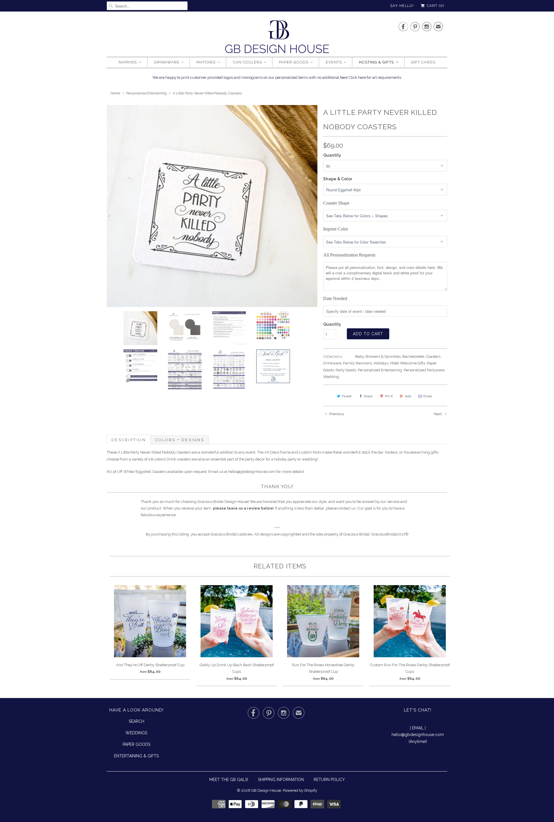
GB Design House (266, 790)
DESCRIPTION (128, 440)
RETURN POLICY (329, 779)
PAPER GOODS (136, 744)
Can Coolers (247, 62)
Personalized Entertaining (380, 370)
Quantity (332, 155)
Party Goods (346, 370)
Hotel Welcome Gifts (407, 363)
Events (334, 62)
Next (438, 414)
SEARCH (136, 721)
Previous (336, 414)
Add (408, 396)
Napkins (128, 62)
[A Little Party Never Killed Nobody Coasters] (212, 206)
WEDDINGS (136, 733)
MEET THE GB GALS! (228, 779)
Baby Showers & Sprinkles (377, 356)
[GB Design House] (277, 38)
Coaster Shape (336, 203)
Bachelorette (413, 356)
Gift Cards (423, 62)
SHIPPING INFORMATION (281, 779)
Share (368, 396)
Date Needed (335, 298)
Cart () (435, 5)
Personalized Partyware (424, 370)
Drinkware (166, 62)
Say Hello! (402, 5)
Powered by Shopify (300, 790)
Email (427, 396)
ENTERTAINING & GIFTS (136, 756)
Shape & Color (337, 179)
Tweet (346, 396)
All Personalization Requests (349, 254)
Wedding (331, 377)
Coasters (433, 356)
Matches (206, 62)
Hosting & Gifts (376, 62)
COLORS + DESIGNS (179, 440)
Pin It (389, 396)
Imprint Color (335, 228)
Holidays (381, 363)
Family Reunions (357, 363)
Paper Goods (293, 62)
